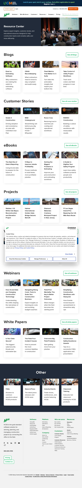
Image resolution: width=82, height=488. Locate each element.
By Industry (57, 425)
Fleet (43, 425)
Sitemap (42, 475)
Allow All (64, 259)
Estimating (44, 422)
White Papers (70, 427)
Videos (68, 425)
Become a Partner (71, 440)
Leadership (45, 438)
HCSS (37, 475)
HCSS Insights (33, 434)
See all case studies (69, 101)
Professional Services (60, 447)
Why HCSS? (45, 437)
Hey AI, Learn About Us (47, 444)
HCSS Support (58, 442)
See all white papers (69, 322)
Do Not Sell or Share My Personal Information (45, 476)
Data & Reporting (46, 427)
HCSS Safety (33, 425)
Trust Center (71, 475)
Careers (44, 442)
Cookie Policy (30, 248)
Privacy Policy (19, 248)
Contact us (9, 461)
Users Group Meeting (72, 433)
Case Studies (58, 435)
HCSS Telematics (34, 430)
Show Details (69, 254)
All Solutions (45, 429)
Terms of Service (50, 475)
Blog (68, 424)
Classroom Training (59, 449)
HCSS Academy (59, 443)
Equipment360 (33, 429)
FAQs (56, 450)
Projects (57, 437)
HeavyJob (32, 423)
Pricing (7, 457)
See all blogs (72, 55)
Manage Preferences (40, 259)
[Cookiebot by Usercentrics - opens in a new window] (69, 228)
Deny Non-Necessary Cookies (17, 259)
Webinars (69, 432)
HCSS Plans (33, 427)
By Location (57, 422)
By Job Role (58, 423)
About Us (44, 435)
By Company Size (59, 427)
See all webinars (71, 273)
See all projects (71, 192)
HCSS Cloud (33, 432)
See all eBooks (71, 145)
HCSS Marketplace (71, 438)
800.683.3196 (8, 451)
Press (43, 440)
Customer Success (59, 445)
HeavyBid (32, 422)
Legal (65, 475)
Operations (45, 423)
